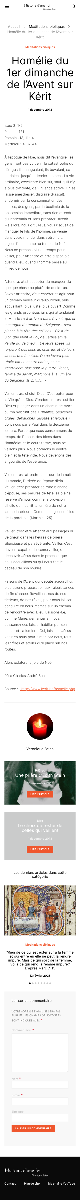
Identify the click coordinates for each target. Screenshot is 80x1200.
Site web (18, 1111)
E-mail (17, 1095)
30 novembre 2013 (40, 783)
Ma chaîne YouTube (61, 1183)
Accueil (14, 26)
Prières (40, 770)
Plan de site (32, 1183)
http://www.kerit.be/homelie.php (47, 689)
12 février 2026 (40, 975)
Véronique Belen (40, 749)
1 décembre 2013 (40, 109)
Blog (40, 820)
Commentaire (21, 1030)
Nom (16, 1078)
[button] (29, 983)
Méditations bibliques (47, 26)
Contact (10, 1183)
